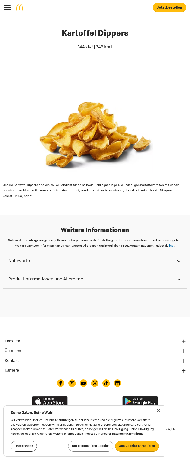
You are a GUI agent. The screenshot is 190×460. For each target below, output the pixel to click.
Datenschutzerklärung (128, 434)
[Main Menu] (7, 7)
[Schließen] (158, 411)
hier (171, 246)
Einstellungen (24, 446)
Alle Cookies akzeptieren (137, 446)
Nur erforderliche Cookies (90, 446)
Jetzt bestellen (169, 8)
